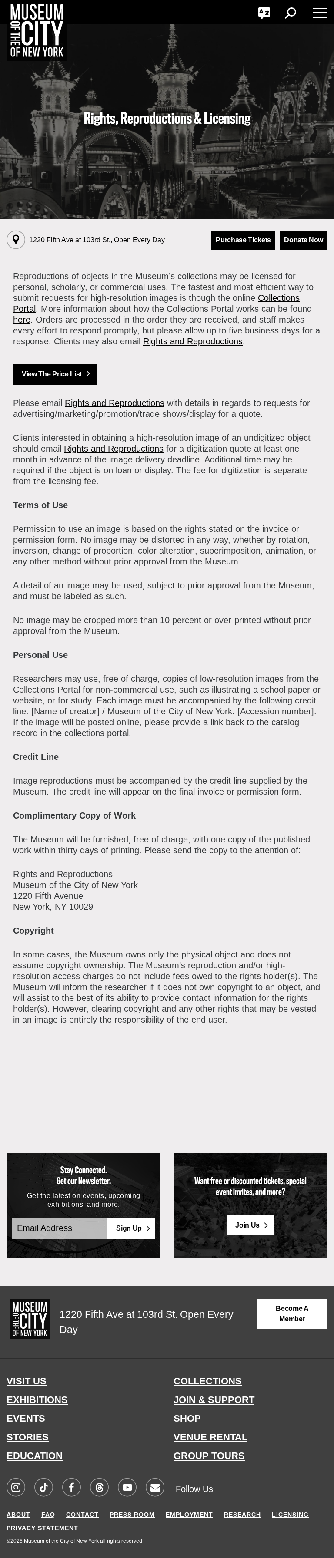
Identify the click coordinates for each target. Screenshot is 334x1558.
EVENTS (26, 1418)
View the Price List (52, 374)
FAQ (48, 1514)
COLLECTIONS (208, 1381)
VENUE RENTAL (210, 1437)
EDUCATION (35, 1455)
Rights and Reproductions (193, 341)
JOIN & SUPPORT (214, 1399)
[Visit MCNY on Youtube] (127, 1488)
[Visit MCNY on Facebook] (71, 1488)
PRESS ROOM (132, 1514)
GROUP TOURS (209, 1455)
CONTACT (82, 1514)
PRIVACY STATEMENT (42, 1528)
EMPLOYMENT (189, 1514)
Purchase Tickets (243, 240)
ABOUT (18, 1514)
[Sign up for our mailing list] (155, 1488)
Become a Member (292, 1314)
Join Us (247, 1225)
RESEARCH (242, 1514)
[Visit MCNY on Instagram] (16, 1488)
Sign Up (129, 1228)
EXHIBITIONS (37, 1399)
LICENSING (290, 1514)
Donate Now (303, 240)
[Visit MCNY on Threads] (99, 1488)
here (21, 319)
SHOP (187, 1418)
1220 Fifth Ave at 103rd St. (97, 240)
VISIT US (27, 1381)
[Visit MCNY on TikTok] (43, 1488)
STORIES (28, 1437)
